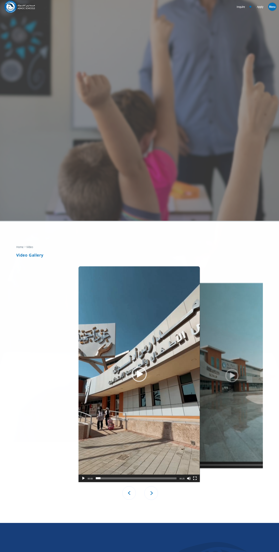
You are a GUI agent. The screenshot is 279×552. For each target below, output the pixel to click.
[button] (139, 374)
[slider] (229, 465)
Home (20, 247)
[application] (139, 374)
